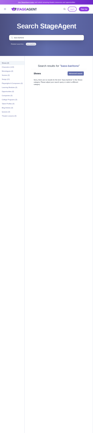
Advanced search (75, 73)
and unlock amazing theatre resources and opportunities (46, 2)
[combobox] (46, 37)
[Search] (64, 9)
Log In (72, 9)
